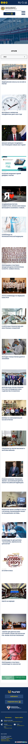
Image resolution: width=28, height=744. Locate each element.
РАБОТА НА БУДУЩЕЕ (8, 601)
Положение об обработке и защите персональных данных (6, 739)
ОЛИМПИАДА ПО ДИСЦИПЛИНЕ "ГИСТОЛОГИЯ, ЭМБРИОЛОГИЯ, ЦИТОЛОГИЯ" (12, 542)
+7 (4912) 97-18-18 (8, 725)
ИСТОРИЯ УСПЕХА (7, 571)
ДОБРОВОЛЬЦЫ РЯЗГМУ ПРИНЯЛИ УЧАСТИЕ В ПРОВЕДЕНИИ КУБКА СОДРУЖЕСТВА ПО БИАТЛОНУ (12, 389)
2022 (14, 21)
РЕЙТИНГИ (14, 696)
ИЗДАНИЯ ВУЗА (13, 702)
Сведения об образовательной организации (13, 10)
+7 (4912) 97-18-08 (8, 727)
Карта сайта (19, 717)
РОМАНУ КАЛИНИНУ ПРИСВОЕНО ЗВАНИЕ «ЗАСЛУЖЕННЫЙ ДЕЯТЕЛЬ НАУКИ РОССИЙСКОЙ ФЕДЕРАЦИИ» (13, 480)
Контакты (8, 717)
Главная (4, 21)
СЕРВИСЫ (8, 13)
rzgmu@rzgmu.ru (20, 725)
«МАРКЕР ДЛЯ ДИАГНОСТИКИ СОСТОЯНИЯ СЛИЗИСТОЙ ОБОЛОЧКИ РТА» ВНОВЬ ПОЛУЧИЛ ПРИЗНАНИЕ (13, 633)
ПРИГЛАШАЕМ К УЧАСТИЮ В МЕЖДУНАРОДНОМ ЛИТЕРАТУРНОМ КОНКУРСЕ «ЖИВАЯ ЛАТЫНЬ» (13, 267)
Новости (10, 21)
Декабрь (19, 21)
